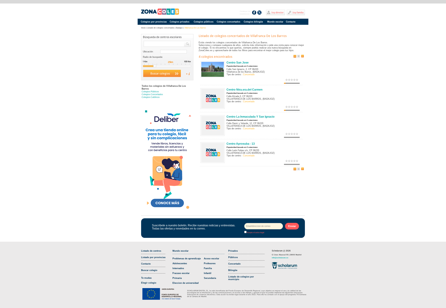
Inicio (143, 28)
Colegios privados (179, 21)
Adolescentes (179, 263)
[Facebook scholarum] (254, 12)
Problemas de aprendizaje (186, 258)
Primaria (177, 278)
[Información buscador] (186, 73)
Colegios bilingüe (253, 21)
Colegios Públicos (150, 91)
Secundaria (210, 278)
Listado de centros (151, 251)
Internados (178, 268)
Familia (208, 268)
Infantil (207, 273)
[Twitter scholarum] (259, 12)
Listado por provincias (153, 257)
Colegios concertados (228, 21)
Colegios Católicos (151, 97)
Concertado (234, 263)
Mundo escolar (275, 21)
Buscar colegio (149, 270)
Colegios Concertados (152, 94)
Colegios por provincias (154, 21)
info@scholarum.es (280, 258)
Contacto (290, 21)
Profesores (210, 263)
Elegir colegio (148, 282)
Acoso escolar (211, 258)
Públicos (233, 257)
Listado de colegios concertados (160, 28)
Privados (233, 251)
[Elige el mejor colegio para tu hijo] (160, 11)
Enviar (292, 226)
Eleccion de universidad (185, 283)
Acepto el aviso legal (255, 232)
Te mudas (146, 278)
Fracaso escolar (181, 273)
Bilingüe (232, 270)
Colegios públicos (203, 21)
